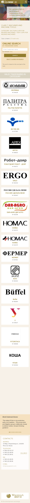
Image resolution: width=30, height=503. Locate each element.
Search (15, 55)
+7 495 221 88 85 (8, 459)
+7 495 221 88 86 (8, 461)
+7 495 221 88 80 (8, 452)
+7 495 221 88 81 (8, 454)
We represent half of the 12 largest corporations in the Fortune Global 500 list (17, 12)
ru (29, 2)
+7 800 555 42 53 (8, 450)
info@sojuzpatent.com (9, 466)
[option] (15, 10)
